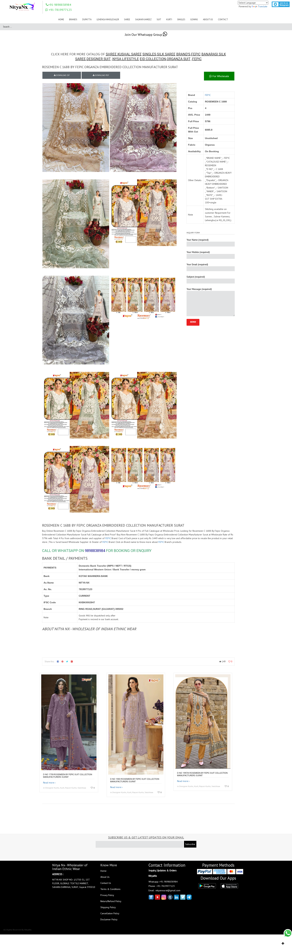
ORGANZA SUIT (178, 59)
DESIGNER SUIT (99, 59)
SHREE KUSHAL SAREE (124, 54)
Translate (262, 6)
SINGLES (149, 54)
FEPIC (196, 54)
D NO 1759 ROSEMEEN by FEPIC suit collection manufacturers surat (67, 775)
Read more (48, 782)
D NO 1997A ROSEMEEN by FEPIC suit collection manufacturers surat (202, 774)
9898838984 (95, 551)
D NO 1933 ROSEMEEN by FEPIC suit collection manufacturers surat (134, 780)
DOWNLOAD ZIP (62, 75)
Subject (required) (196, 276)
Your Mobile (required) (198, 252)
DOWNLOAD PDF (101, 75)
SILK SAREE (166, 54)
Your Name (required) (198, 239)
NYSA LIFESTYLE (125, 59)
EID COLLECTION (153, 59)
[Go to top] (283, 944)
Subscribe (190, 844)
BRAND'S (183, 54)
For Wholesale (220, 76)
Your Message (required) (199, 289)
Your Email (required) (197, 264)
